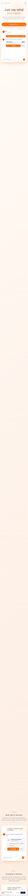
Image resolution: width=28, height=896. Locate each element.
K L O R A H (6, 3)
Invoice (13, 45)
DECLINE (17, 892)
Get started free (13, 24)
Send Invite (13, 849)
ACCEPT (22, 892)
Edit (23, 45)
